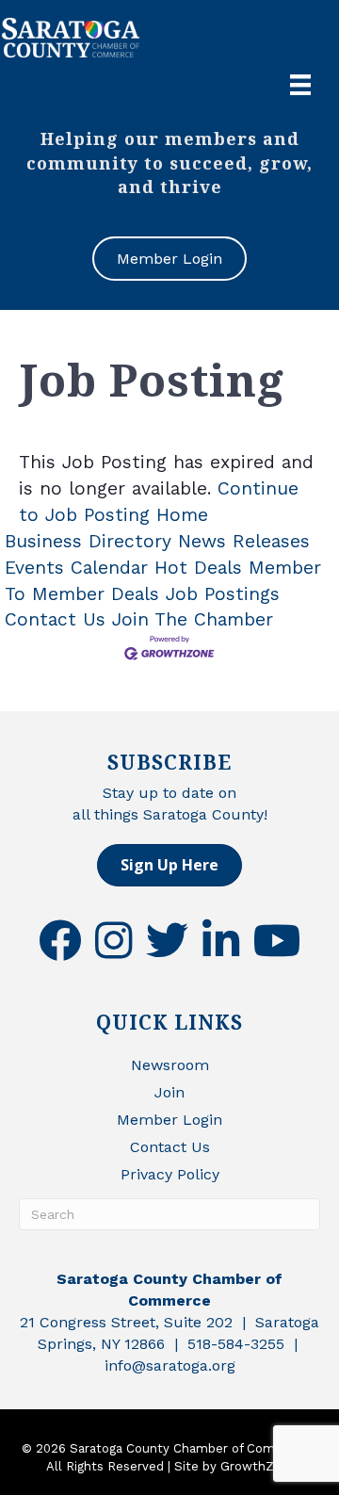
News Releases (244, 541)
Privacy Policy (170, 1174)
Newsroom (170, 1065)
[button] (169, 865)
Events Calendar (76, 567)
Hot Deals (198, 567)
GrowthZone (258, 1466)
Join (169, 1092)
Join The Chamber (192, 619)
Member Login (169, 1120)
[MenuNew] (300, 84)
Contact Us (55, 619)
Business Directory (88, 541)
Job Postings (223, 594)
